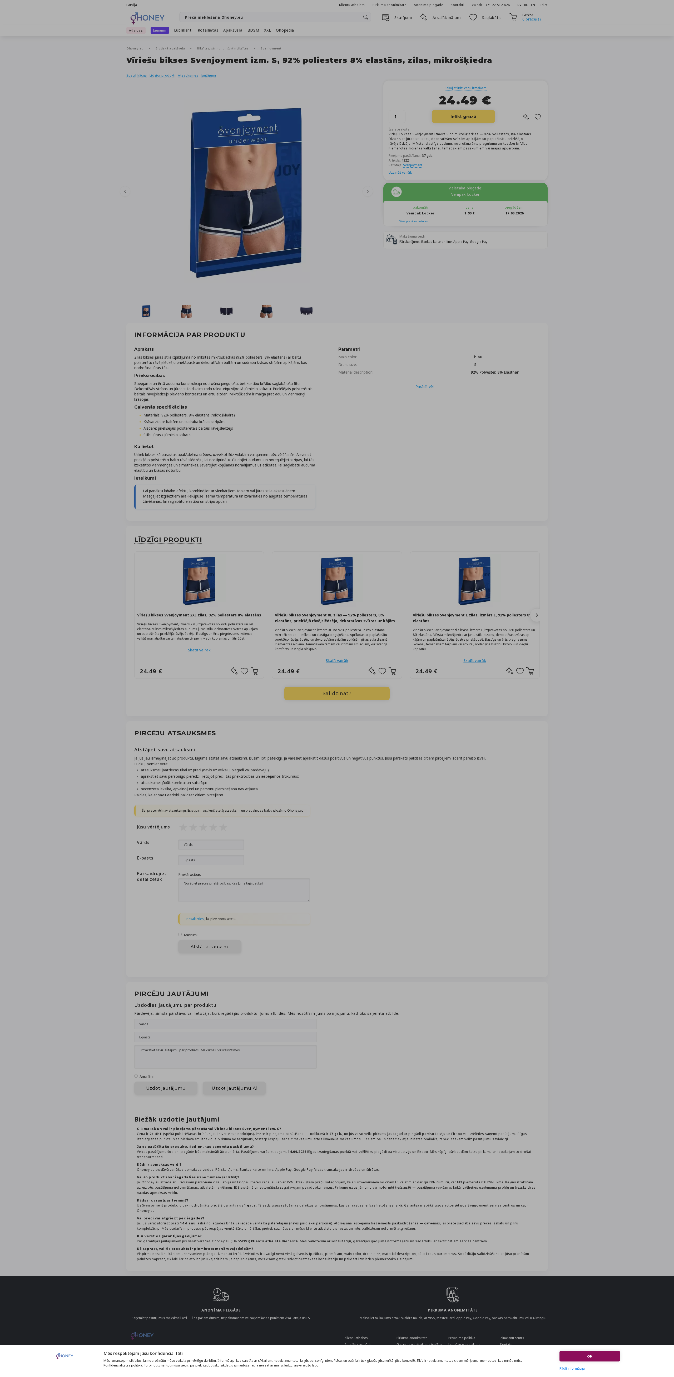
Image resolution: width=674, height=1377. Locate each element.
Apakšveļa (232, 30)
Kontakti (457, 5)
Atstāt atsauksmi (210, 946)
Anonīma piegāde (428, 5)
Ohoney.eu (135, 48)
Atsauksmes (188, 75)
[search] (365, 17)
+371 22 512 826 (497, 5)
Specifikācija (136, 75)
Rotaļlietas (208, 30)
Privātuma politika (461, 1338)
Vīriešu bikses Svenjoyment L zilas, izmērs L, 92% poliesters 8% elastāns (473, 617)
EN (533, 5)
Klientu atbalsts (352, 5)
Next (368, 191)
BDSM (253, 30)
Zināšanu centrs (512, 1338)
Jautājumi (208, 75)
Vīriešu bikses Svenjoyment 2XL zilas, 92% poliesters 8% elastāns (199, 614)
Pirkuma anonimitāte (389, 5)
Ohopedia (285, 30)
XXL (267, 30)
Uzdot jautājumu (166, 1088)
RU (526, 5)
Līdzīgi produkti (163, 75)
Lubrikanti (183, 30)
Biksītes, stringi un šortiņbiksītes (223, 48)
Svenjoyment (271, 48)
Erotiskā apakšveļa (171, 48)
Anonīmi (190, 934)
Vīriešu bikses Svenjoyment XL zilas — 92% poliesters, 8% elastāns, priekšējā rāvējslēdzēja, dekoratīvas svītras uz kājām (335, 617)
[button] (537, 615)
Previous (125, 191)
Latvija (131, 5)
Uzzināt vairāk (400, 172)
